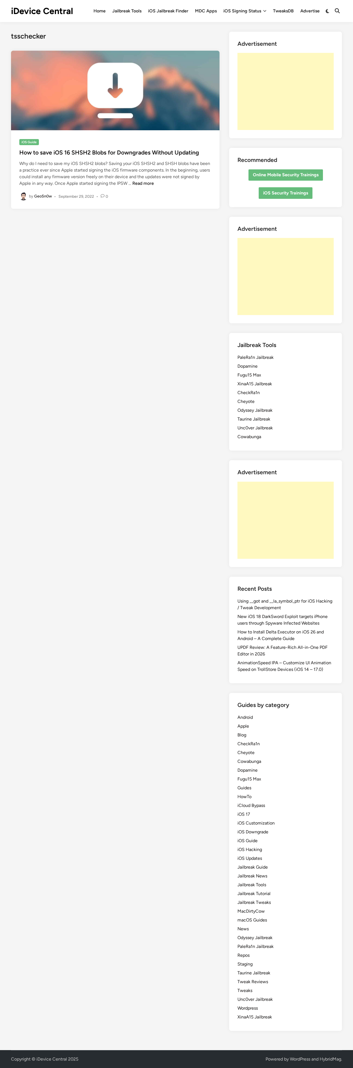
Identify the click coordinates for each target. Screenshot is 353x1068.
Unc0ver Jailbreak (255, 427)
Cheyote (246, 401)
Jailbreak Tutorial (254, 893)
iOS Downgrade (252, 831)
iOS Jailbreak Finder (168, 10)
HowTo (244, 796)
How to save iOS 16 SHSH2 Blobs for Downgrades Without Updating (109, 152)
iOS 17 (243, 814)
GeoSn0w (43, 196)
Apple (243, 726)
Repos (243, 955)
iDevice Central (42, 11)
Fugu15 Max (249, 375)
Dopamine (247, 366)
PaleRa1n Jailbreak (255, 357)
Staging (245, 964)
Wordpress (247, 1008)
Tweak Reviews (252, 981)
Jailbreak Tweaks (254, 902)
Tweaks (244, 990)
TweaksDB (283, 10)
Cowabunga (249, 436)
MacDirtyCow (251, 911)
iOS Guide (29, 142)
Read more (143, 183)
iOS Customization (256, 823)
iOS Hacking (249, 849)
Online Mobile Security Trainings (286, 174)
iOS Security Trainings (285, 193)
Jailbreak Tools (126, 10)
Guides (244, 787)
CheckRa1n (248, 392)
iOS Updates (249, 858)
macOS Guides (252, 920)
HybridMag (330, 1059)
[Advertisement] (285, 91)
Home (99, 10)
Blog (241, 735)
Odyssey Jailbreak (254, 410)
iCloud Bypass (251, 805)
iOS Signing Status (242, 10)
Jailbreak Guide (252, 867)
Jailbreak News (252, 876)
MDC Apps (206, 10)
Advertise (310, 10)
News (243, 928)
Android (245, 717)
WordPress (300, 1059)
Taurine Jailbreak (253, 419)
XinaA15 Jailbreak (254, 383)
